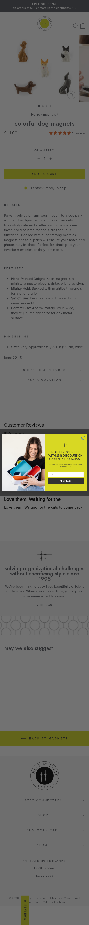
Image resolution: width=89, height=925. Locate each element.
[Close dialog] (83, 438)
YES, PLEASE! (65, 481)
